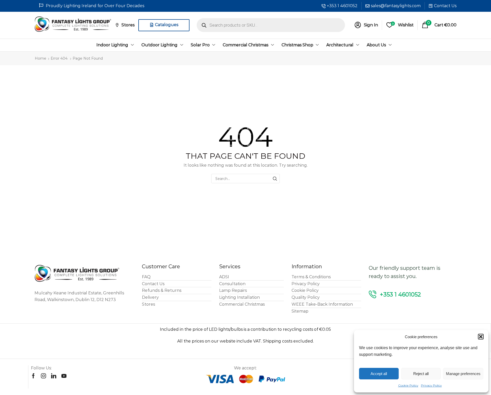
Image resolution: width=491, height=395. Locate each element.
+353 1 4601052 (342, 5)
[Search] (275, 178)
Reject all (421, 373)
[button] (480, 336)
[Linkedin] (53, 375)
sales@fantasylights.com (396, 5)
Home (40, 58)
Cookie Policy (408, 385)
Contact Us (445, 5)
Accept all (379, 373)
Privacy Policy (431, 385)
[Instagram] (43, 375)
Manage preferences (463, 373)
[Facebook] (33, 375)
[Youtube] (63, 375)
